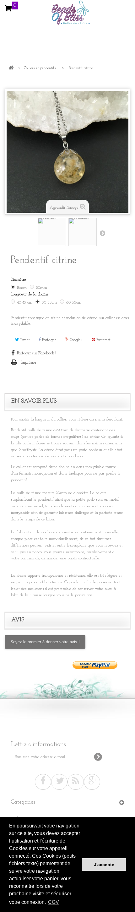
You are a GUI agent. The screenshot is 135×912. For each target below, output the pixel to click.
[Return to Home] (11, 68)
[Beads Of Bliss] (67, 15)
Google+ (75, 340)
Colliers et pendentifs (40, 68)
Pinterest (103, 340)
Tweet (24, 340)
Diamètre (20, 279)
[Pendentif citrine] (52, 232)
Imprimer (28, 362)
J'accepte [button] (104, 864)
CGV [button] (53, 902)
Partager (48, 340)
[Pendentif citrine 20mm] (82, 232)
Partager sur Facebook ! (36, 353)
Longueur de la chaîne (30, 294)
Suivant (102, 233)
